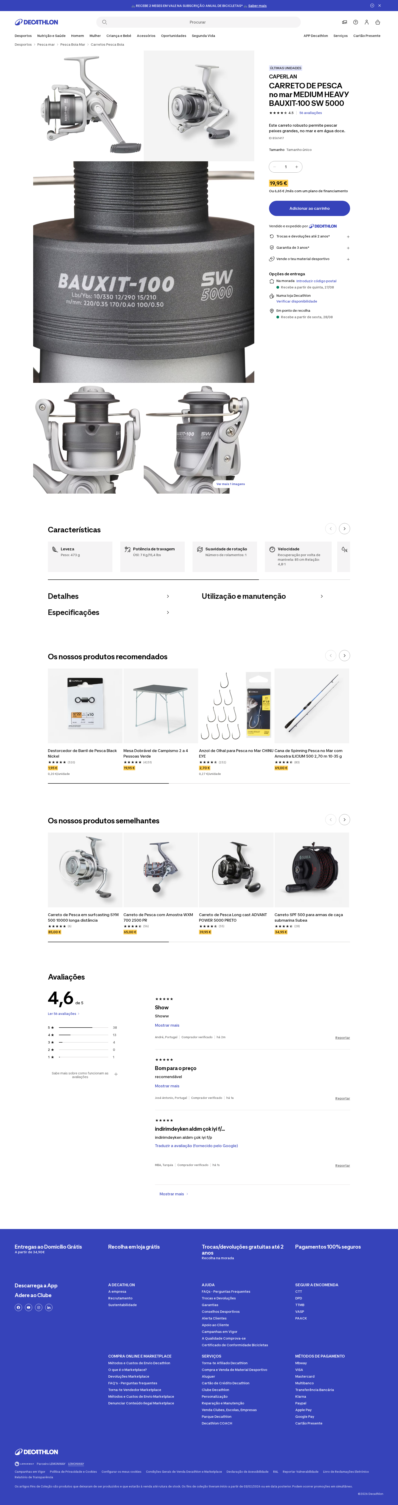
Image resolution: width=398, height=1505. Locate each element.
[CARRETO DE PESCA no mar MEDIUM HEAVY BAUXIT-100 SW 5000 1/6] (199, 106)
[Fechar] (379, 5)
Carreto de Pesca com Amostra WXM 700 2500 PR (158, 917)
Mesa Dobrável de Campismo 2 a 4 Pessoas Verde (156, 753)
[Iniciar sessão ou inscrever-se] (366, 22)
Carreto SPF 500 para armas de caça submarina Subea (309, 917)
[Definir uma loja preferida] (344, 22)
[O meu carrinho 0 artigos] (377, 22)
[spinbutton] (285, 166)
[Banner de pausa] (372, 5)
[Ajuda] (355, 22)
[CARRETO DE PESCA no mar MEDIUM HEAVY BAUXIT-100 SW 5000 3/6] (143, 272)
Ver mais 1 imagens (231, 484)
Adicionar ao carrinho (310, 208)
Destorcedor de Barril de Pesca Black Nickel (83, 753)
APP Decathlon (316, 36)
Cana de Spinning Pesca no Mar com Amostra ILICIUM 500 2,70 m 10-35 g (309, 753)
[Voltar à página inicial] (36, 22)
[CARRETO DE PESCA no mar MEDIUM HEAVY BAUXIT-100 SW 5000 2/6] (88, 106)
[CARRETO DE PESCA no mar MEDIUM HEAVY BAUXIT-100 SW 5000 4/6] (88, 438)
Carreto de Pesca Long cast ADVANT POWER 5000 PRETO (233, 917)
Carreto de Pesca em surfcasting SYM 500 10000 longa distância (84, 917)
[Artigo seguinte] (344, 528)
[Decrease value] (274, 166)
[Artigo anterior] (330, 528)
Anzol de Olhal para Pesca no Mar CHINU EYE (236, 753)
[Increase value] (296, 166)
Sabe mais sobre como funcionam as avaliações (80, 1075)
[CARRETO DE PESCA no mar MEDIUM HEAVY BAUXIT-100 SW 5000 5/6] (199, 438)
